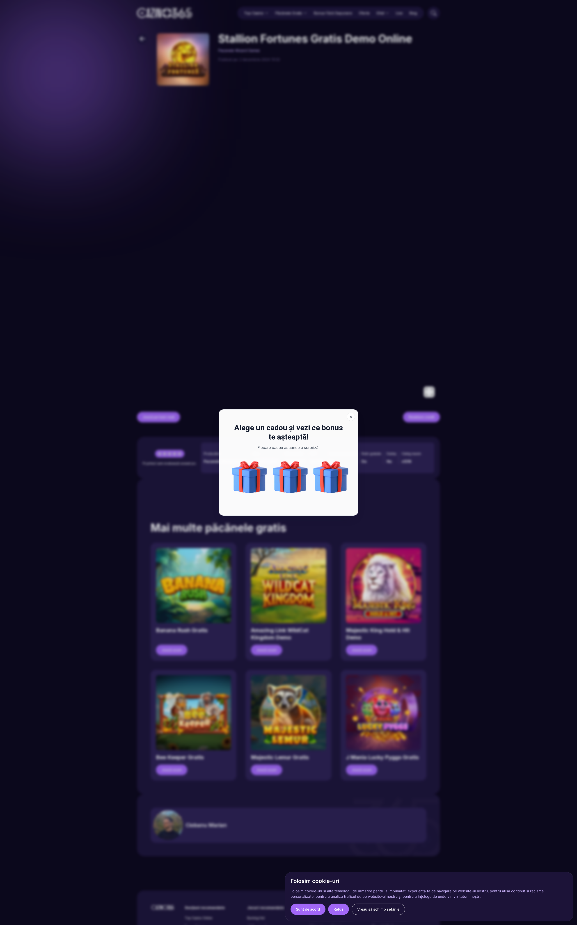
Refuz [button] (338, 909)
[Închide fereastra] (351, 417)
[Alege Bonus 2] (290, 477)
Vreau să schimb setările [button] (378, 909)
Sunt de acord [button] (308, 909)
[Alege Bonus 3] (249, 477)
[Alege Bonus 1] (331, 477)
